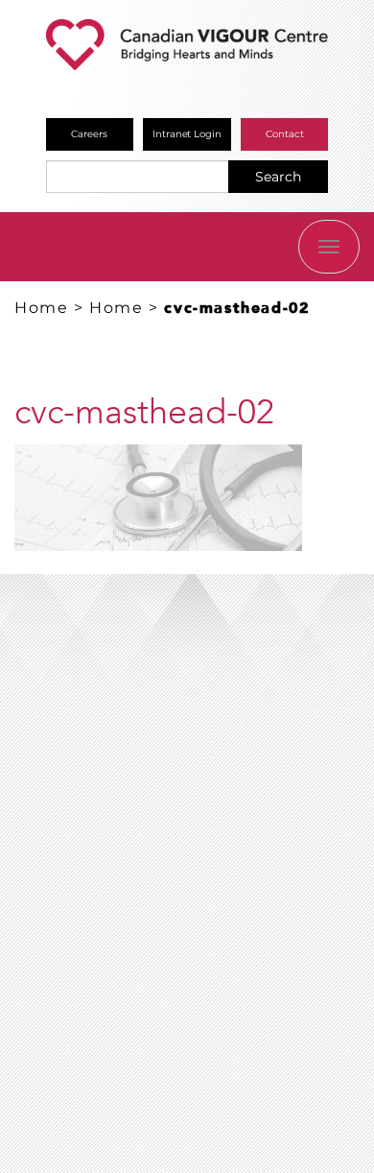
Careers (89, 134)
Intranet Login (187, 134)
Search (278, 176)
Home (41, 308)
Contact (285, 134)
